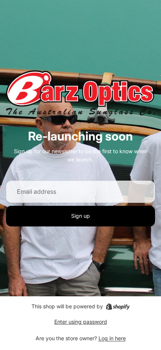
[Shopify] (118, 306)
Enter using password (80, 321)
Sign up (80, 216)
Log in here (112, 338)
